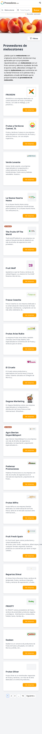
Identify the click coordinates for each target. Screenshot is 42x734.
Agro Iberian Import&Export (13, 433)
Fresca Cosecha (13, 299)
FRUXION (10, 94)
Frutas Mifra (12, 502)
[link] (8, 226)
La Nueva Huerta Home (14, 199)
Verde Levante (13, 162)
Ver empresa (29, 110)
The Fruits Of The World (14, 233)
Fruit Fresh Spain (14, 536)
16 (23, 696)
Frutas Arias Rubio (15, 333)
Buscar (36, 10)
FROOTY (10, 606)
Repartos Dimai (13, 574)
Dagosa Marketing (15, 401)
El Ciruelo (10, 367)
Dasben (9, 640)
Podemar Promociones (12, 467)
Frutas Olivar (12, 671)
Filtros (35, 38)
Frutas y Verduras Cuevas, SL (15, 127)
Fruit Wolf (11, 268)
